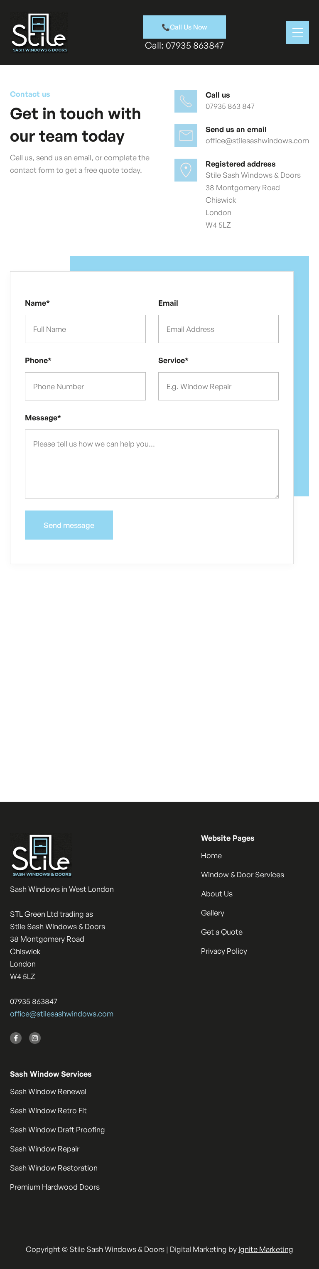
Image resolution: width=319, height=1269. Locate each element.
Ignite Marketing (265, 1249)
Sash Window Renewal (48, 1091)
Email (168, 302)
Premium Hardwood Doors (55, 1186)
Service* (173, 360)
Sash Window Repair (44, 1148)
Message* (43, 417)
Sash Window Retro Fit (48, 1110)
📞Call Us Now (184, 27)
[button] (297, 32)
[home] (39, 32)
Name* (37, 302)
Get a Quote (222, 931)
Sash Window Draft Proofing (57, 1129)
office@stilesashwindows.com (61, 1013)
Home (211, 855)
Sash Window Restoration (54, 1167)
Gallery (212, 912)
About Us (217, 893)
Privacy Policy (224, 950)
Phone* (38, 360)
